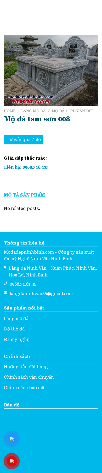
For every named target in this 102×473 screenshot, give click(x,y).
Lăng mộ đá (33, 111)
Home (9, 111)
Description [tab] (51, 195)
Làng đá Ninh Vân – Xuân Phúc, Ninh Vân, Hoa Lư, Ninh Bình (53, 272)
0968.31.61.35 (23, 284)
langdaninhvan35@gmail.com (41, 293)
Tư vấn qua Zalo (24, 139)
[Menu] (7, 12)
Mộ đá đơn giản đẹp (73, 111)
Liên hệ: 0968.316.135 (26, 167)
